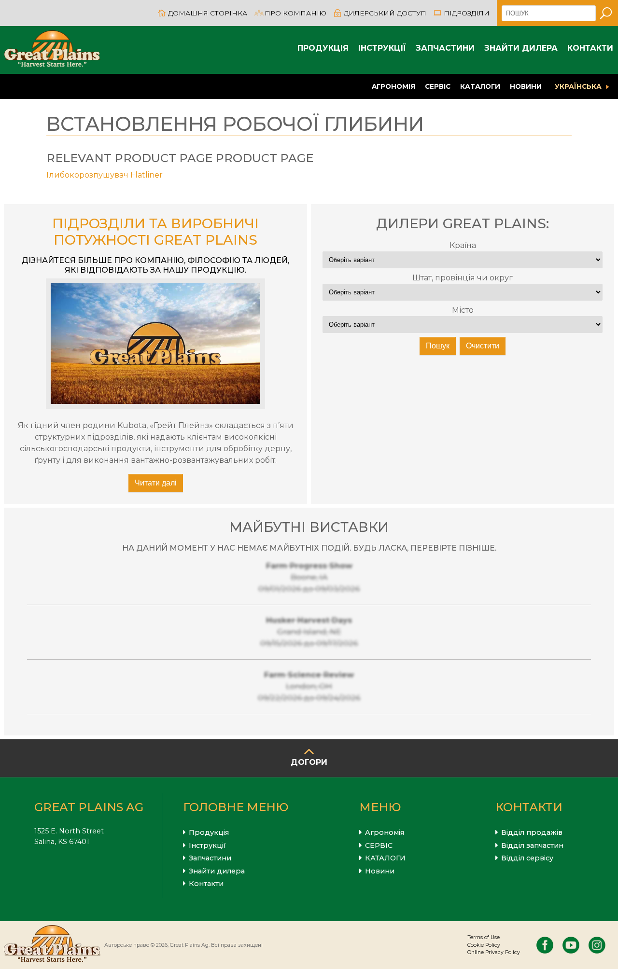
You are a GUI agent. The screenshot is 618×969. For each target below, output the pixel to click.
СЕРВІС (437, 86)
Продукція (323, 48)
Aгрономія (393, 86)
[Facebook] (544, 945)
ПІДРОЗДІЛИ (467, 13)
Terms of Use (483, 937)
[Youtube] (570, 945)
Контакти (590, 48)
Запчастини (445, 48)
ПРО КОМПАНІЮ (295, 13)
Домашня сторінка (207, 13)
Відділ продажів (531, 832)
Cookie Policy (483, 945)
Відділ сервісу (527, 858)
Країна (462, 245)
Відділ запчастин (532, 845)
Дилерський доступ (385, 13)
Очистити (482, 346)
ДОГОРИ (309, 762)
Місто (463, 310)
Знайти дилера (521, 48)
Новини (526, 86)
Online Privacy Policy (493, 952)
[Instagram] (597, 945)
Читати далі (156, 483)
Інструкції (382, 48)
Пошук (437, 346)
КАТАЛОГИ (480, 86)
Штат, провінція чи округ (462, 277)
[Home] (52, 50)
